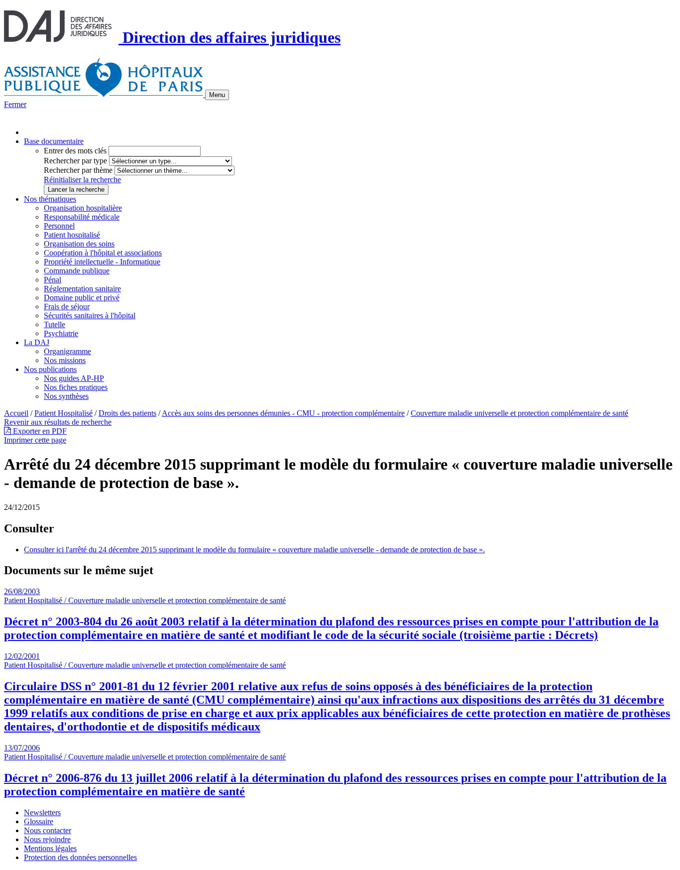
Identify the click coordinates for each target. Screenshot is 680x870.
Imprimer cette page (35, 440)
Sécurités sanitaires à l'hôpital (89, 315)
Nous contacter (47, 830)
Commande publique (77, 270)
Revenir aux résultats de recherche (58, 422)
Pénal (52, 279)
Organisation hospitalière (83, 208)
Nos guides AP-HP (74, 378)
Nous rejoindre (47, 839)
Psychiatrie (61, 333)
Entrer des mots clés (75, 150)
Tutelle (54, 324)
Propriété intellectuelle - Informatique (102, 261)
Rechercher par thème (78, 170)
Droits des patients (127, 413)
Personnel (59, 226)
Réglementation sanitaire (82, 288)
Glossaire (38, 821)
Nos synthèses (66, 396)
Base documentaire (54, 141)
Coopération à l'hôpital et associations (103, 253)
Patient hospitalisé (72, 235)
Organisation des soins (79, 244)
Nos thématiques (50, 199)
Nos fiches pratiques (76, 387)
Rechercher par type (75, 160)
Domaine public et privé (81, 297)
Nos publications (50, 369)
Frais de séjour (67, 306)
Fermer (15, 104)
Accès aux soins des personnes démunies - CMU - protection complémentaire (283, 413)
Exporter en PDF (39, 431)
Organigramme (67, 351)
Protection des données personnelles (80, 857)
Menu (217, 95)
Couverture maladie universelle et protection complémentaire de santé (519, 413)
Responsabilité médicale (81, 217)
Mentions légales (50, 848)
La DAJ (36, 342)
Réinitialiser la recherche (82, 179)
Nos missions (65, 360)
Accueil (16, 413)
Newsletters (42, 812)
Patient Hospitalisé (63, 413)
